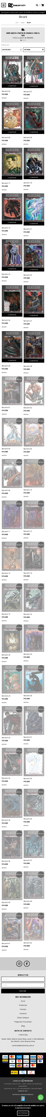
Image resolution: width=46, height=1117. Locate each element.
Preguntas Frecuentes (23, 1022)
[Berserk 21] (34, 207)
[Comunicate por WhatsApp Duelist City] (41, 1097)
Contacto (23, 1013)
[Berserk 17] (12, 162)
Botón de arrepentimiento (23, 1094)
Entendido (23, 1113)
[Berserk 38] (34, 345)
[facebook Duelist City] (27, 964)
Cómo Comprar (23, 1017)
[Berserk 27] (34, 299)
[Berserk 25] (34, 253)
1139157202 (23, 1035)
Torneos (23, 1009)
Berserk (4, 98)
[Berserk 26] (12, 299)
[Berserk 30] (12, 345)
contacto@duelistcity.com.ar (23, 1045)
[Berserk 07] (34, 70)
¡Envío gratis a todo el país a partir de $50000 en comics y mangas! (23, 12)
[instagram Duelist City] (19, 964)
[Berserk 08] (12, 116)
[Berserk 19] (12, 207)
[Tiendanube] (23, 1081)
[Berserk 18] (34, 162)
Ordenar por (5, 45)
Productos (23, 1005)
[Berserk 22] (12, 253)
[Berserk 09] (34, 116)
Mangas (22, 22)
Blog (23, 1026)
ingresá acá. (23, 1091)
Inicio (16, 22)
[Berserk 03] (12, 70)
